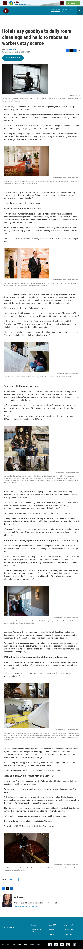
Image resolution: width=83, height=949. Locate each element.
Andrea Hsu (13, 50)
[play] (6, 11)
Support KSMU (52, 925)
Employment (68, 925)
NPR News (12, 879)
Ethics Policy (68, 935)
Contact (33, 925)
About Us (51, 935)
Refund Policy (68, 930)
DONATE (74, 3)
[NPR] (14, 944)
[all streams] (80, 10)
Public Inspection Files (36, 930)
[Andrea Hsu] (7, 900)
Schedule (51, 930)
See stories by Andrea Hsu (26, 906)
